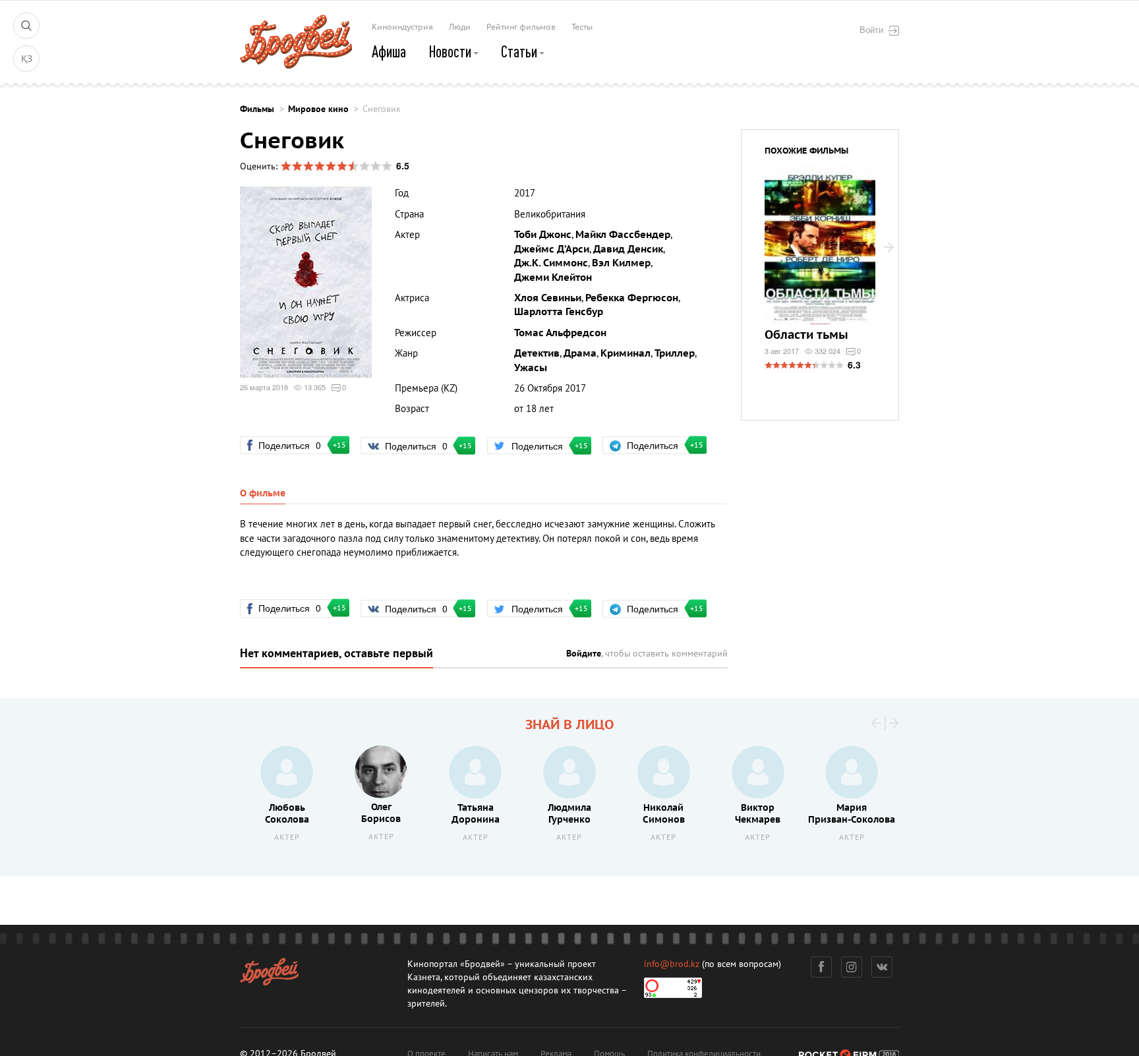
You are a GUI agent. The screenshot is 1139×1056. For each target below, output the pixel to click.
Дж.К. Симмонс (551, 263)
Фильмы (257, 109)
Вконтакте (881, 967)
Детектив (537, 353)
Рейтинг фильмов (521, 27)
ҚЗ (26, 59)
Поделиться (295, 445)
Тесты (582, 27)
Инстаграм (851, 967)
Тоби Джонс (542, 235)
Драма (580, 353)
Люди (460, 27)
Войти (871, 30)
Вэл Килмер (621, 263)
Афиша (389, 51)
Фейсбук (821, 967)
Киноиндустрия (402, 27)
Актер (287, 837)
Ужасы (530, 368)
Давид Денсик (628, 249)
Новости (451, 51)
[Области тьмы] (820, 253)
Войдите (583, 653)
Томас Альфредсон (560, 333)
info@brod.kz (671, 964)
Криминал (625, 353)
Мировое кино (318, 109)
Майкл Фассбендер (622, 235)
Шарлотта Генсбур (558, 312)
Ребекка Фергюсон (631, 298)
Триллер (675, 353)
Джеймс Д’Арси (551, 249)
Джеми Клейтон (553, 277)
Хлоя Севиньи (547, 298)
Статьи (520, 51)
